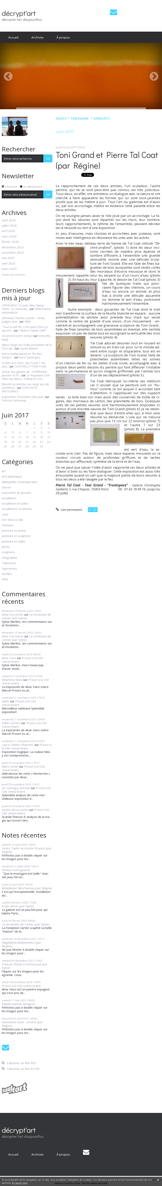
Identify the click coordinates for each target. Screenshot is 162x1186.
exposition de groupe (16, 492)
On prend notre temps (17, 336)
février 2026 (10, 241)
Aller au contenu (12, 3)
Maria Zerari (10, 766)
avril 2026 (8, 231)
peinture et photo (14, 530)
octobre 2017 (101, 118)
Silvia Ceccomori (12, 614)
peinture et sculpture (16, 536)
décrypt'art (19, 13)
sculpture (8, 552)
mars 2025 (9, 268)
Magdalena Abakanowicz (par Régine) (21, 944)
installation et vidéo (15, 503)
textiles (7, 574)
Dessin (6, 487)
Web (5, 579)
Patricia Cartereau (14, 400)
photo (6, 546)
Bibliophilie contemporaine (19, 482)
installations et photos (17, 509)
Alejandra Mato (12, 680)
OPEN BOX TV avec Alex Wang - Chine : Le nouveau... (24, 307)
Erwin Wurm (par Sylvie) (18, 906)
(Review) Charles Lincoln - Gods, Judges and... (23, 319)
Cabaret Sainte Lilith (32, 330)
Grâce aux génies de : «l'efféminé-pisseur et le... (25, 373)
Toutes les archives (13, 274)
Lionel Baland (29, 348)
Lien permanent (71, 510)
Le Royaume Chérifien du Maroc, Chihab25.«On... (26, 377)
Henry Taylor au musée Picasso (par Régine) (26, 850)
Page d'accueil (79, 118)
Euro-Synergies (29, 357)
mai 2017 (61, 118)
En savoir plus (19, 1183)
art (4, 471)
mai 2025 (8, 258)
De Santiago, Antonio (16, 788)
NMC (27, 321)
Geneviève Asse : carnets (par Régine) (22, 1024)
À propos (63, 37)
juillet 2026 (9, 225)
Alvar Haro (9, 658)
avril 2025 (8, 263)
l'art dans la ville (12, 519)
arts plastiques (12, 476)
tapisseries (9, 568)
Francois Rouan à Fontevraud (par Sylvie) (24, 966)
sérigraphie (9, 557)
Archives (37, 37)
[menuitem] (13, 37)
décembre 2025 (13, 247)
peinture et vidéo (13, 541)
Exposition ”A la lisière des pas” (23, 397)
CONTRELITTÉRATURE (30, 366)
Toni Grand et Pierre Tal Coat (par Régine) (107, 160)
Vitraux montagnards (16, 870)
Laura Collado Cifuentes (18, 745)
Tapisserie (9, 563)
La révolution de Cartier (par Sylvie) (26, 616)
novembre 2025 (13, 252)
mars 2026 (9, 236)
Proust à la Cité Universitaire (22, 659)
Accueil (13, 37)
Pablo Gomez (11, 723)
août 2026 (9, 220)
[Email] (113, 12)
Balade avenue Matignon (18, 1004)
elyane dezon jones (15, 810)
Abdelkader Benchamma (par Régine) (27, 888)
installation (9, 498)
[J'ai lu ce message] (158, 1179)
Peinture (7, 525)
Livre (5, 514)
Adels (5, 701)
